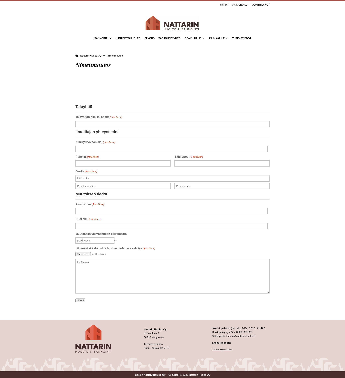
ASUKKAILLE (216, 38)
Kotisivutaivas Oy (154, 374)
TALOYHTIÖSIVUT (260, 5)
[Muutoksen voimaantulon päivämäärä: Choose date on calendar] (115, 240)
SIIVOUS (149, 38)
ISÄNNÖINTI (101, 38)
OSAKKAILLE (193, 38)
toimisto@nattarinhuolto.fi (240, 336)
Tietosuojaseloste (222, 349)
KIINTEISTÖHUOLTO (128, 38)
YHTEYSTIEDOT (241, 38)
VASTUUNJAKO (239, 5)
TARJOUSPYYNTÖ (169, 38)
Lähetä (80, 300)
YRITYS (224, 5)
